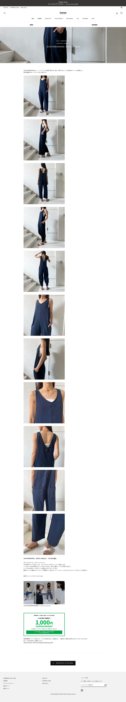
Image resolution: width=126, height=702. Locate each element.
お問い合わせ (24, 7)
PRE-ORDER (85, 18)
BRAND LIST (48, 18)
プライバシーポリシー (8, 683)
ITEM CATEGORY (59, 18)
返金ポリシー (6, 686)
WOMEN (40, 18)
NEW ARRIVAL (69, 18)
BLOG (93, 18)
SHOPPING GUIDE (14, 7)
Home (57, 41)
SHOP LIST (5, 7)
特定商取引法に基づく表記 (9, 678)
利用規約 (5, 680)
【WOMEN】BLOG (64, 41)
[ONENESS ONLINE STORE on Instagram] (82, 690)
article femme (60, 43)
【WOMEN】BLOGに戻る (64, 663)
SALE (78, 18)
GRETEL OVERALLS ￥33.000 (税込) (46, 558)
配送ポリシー (6, 688)
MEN (33, 18)
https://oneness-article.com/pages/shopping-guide (38, 642)
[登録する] (105, 685)
